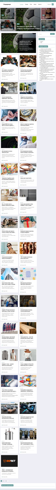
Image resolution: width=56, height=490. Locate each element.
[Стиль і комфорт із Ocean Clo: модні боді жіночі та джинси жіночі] (28, 355)
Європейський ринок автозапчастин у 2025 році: (8, 417)
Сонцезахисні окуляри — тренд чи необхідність (7, 257)
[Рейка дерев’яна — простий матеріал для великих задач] (28, 327)
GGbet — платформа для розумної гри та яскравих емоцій (7, 470)
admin (3, 9)
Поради (26, 4)
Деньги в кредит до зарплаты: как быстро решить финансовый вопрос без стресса (27, 125)
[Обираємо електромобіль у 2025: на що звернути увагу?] (28, 88)
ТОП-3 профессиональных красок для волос (26, 257)
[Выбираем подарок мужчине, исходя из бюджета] (28, 222)
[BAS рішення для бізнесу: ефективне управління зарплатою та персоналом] (28, 273)
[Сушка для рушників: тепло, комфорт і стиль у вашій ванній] (28, 195)
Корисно (39, 4)
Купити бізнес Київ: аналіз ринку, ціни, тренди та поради (8, 283)
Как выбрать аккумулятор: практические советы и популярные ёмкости (7, 29)
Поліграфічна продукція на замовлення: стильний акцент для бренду (27, 390)
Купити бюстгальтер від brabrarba (47, 17)
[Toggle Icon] (53, 4)
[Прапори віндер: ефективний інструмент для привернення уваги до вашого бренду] (9, 327)
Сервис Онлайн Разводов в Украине (48, 29)
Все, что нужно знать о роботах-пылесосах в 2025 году (8, 205)
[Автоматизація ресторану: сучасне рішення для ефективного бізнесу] (28, 300)
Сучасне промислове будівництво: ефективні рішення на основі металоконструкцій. (7, 98)
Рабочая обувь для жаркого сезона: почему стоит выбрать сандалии (8, 232)
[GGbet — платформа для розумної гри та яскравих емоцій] (9, 460)
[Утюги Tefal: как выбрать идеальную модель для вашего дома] (9, 380)
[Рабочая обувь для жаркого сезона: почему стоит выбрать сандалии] (9, 222)
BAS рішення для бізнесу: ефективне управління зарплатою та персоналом (26, 283)
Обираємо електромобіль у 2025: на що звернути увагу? (27, 98)
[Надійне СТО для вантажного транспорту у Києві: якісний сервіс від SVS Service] (9, 300)
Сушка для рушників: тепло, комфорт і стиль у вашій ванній (27, 205)
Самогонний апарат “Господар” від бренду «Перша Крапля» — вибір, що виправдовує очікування (8, 443)
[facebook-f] (47, 0)
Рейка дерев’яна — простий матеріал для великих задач (27, 337)
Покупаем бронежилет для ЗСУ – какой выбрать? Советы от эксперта (27, 443)
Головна (21, 4)
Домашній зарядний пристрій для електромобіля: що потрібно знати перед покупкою (27, 417)
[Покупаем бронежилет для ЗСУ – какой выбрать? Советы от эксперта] (28, 433)
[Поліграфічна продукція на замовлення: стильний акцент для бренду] (28, 380)
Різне (31, 4)
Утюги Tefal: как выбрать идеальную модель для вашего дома (9, 390)
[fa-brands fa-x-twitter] (48, 0)
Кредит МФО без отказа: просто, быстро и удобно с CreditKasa (8, 125)
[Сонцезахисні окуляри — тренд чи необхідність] (9, 248)
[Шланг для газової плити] (28, 169)
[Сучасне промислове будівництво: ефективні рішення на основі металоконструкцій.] (9, 88)
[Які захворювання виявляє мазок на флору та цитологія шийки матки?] (28, 142)
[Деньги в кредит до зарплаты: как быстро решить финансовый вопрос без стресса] (28, 115)
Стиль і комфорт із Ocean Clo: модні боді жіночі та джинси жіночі (27, 365)
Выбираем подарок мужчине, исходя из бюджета (27, 232)
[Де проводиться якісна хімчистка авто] (9, 142)
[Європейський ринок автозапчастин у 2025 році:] (9, 407)
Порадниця (7, 4)
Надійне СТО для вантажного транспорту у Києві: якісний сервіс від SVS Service (8, 310)
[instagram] (50, 0)
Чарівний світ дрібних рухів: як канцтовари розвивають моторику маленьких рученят (8, 179)
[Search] (48, 4)
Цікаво (35, 4)
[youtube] (51, 0)
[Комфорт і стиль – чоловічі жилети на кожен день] (9, 355)
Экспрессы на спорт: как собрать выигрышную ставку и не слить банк (7, 17)
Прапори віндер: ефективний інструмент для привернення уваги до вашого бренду (8, 337)
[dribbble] (49, 0)
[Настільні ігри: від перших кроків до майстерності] (28, 61)
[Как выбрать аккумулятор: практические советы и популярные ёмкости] (9, 61)
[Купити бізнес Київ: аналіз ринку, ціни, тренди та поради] (9, 273)
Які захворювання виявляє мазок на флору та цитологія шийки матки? (27, 152)
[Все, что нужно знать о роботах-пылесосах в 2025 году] (9, 195)
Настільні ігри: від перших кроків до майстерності (26, 28)
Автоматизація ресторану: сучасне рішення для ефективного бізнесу (26, 310)
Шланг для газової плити (26, 178)
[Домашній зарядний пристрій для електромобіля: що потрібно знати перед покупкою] (28, 407)
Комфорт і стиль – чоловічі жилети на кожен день (8, 365)
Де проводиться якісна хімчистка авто (7, 152)
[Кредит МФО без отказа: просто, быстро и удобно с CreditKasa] (9, 115)
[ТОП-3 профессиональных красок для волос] (28, 248)
